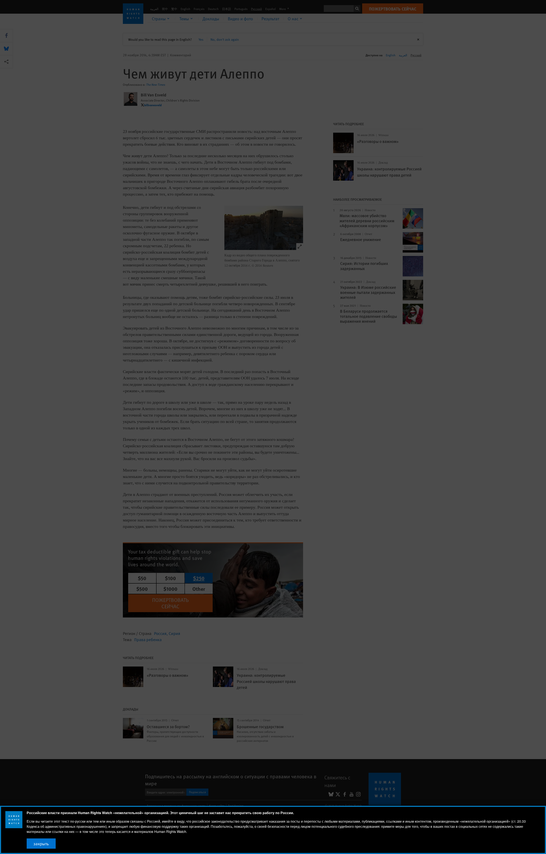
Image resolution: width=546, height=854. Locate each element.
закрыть (41, 844)
